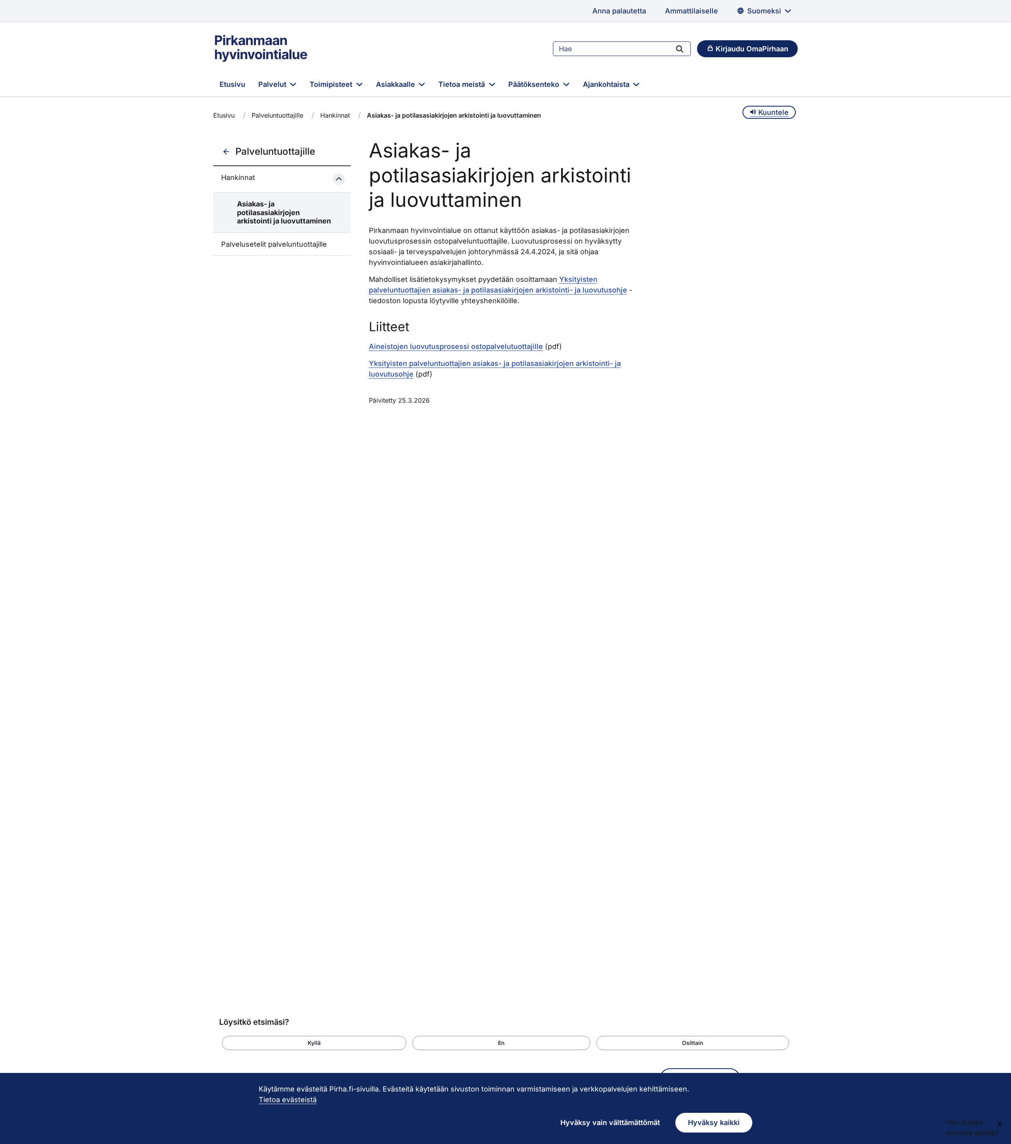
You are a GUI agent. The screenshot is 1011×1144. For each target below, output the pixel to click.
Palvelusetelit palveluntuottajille (274, 244)
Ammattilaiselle (691, 11)
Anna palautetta (619, 11)
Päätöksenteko (534, 84)
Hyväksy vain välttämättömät (610, 1122)
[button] (314, 1043)
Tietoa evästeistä (288, 1099)
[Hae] (680, 48)
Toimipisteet (332, 84)
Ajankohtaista (607, 84)
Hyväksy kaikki (714, 1122)
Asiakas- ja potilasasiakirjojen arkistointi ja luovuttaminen (284, 212)
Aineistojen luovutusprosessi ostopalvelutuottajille (456, 346)
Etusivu (232, 84)
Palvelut (273, 84)
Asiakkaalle (396, 84)
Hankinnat (335, 115)
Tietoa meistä (462, 84)
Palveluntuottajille (277, 115)
